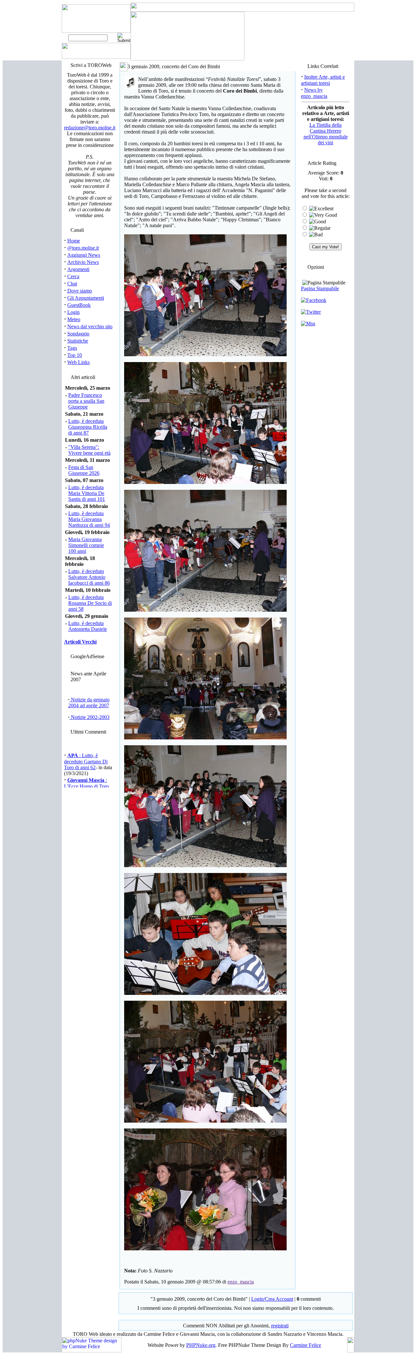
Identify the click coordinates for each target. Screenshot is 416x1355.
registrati (280, 1325)
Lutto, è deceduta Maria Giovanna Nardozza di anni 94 (89, 519)
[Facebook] (313, 300)
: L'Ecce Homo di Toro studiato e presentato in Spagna (87, 782)
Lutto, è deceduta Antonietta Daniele (87, 626)
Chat (72, 283)
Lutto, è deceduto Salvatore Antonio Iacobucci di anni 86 (89, 577)
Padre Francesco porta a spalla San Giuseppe (86, 401)
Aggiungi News (83, 255)
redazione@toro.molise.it (89, 127)
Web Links (78, 362)
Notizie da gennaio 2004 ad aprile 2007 (89, 702)
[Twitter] (311, 312)
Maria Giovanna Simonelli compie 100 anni (86, 545)
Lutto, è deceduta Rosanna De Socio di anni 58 (90, 603)
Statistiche (77, 341)
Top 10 (74, 355)
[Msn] (308, 323)
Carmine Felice (305, 1345)
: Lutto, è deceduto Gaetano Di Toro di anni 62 (86, 754)
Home (73, 240)
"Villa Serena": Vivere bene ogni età (89, 450)
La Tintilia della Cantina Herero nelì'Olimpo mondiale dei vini (326, 133)
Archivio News (83, 262)
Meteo (73, 319)
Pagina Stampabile (320, 288)
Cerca (73, 276)
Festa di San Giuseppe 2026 (83, 470)
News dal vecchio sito (89, 326)
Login (73, 312)
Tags (72, 348)
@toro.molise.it (83, 248)
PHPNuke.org (200, 1345)
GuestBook (79, 305)
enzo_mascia (241, 1281)
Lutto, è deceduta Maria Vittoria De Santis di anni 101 (86, 493)
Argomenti (78, 269)
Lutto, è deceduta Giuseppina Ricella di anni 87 (87, 427)
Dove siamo (79, 290)
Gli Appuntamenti (85, 298)
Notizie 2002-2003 (90, 717)
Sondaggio (78, 333)
